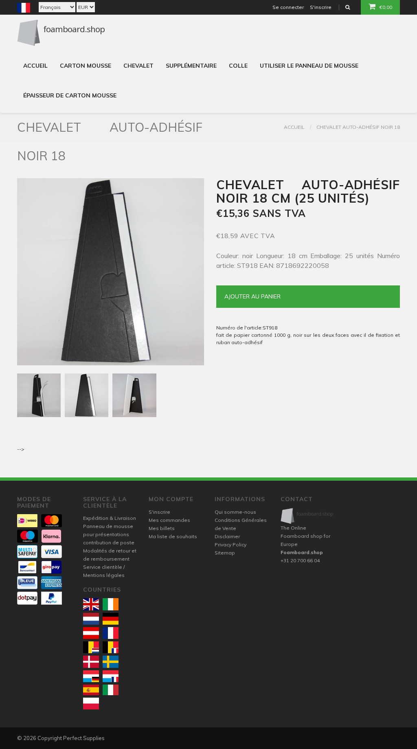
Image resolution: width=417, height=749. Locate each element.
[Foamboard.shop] (307, 516)
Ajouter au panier (252, 296)
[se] (111, 661)
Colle (238, 65)
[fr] (111, 633)
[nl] (91, 619)
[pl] (91, 703)
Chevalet (138, 65)
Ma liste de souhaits (173, 536)
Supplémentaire (191, 65)
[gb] (91, 604)
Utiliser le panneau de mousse (309, 65)
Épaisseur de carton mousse (69, 95)
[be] (91, 647)
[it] (111, 690)
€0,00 (386, 7)
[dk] (91, 661)
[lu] (91, 676)
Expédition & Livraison (109, 518)
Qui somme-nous (235, 512)
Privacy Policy (230, 544)
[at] (91, 633)
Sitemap (225, 553)
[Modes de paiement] (27, 520)
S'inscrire (320, 7)
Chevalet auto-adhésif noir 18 (358, 127)
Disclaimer (227, 536)
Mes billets (162, 528)
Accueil (35, 65)
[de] (111, 619)
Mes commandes (169, 520)
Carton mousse (85, 65)
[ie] (111, 604)
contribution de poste (108, 542)
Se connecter (288, 7)
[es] (91, 690)
